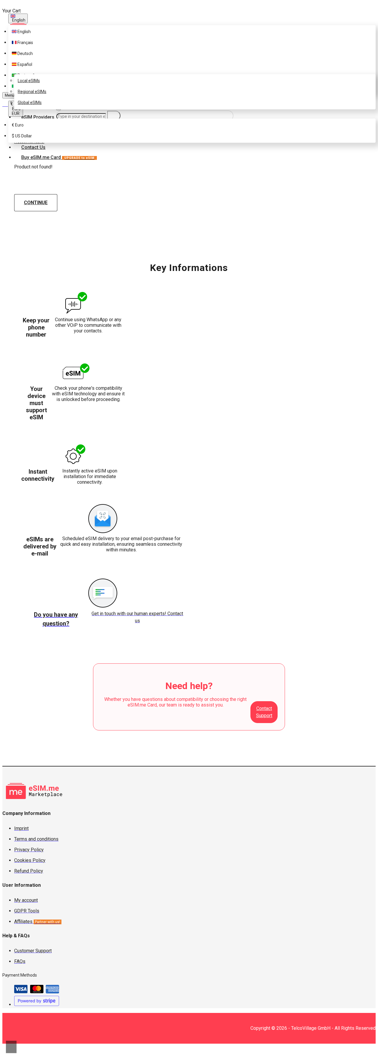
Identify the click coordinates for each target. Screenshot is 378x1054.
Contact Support (264, 712)
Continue (36, 202)
